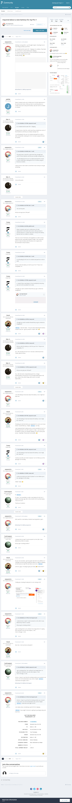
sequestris (10, 23)
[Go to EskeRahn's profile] (51, 33)
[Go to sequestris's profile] (4, 24)
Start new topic (27, 30)
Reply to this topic (40, 30)
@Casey (17, 327)
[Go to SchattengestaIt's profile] (62, 33)
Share (32, 24)
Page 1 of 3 (18, 36)
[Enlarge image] (30, 595)
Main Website (5, 7)
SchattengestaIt (68, 32)
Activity (22, 7)
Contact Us (36, 792)
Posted (19, 42)
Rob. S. (8, 119)
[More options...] (44, 42)
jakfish (8, 99)
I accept (65, 800)
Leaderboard (18, 11)
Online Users (10, 11)
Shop (28, 7)
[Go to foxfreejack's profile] (8, 500)
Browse (17, 7)
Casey (8, 222)
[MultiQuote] (16, 94)
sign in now (32, 766)
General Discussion (18, 25)
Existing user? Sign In (57, 3)
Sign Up (67, 2)
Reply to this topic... (14, 773)
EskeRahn (55, 32)
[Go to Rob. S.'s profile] (8, 128)
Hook (8, 315)
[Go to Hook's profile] (8, 324)
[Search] (69, 7)
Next (10, 36)
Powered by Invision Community (36, 795)
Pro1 (12, 7)
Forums (3, 11)
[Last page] (13, 37)
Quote (19, 93)
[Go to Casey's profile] (8, 229)
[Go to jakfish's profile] (8, 106)
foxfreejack (8, 491)
